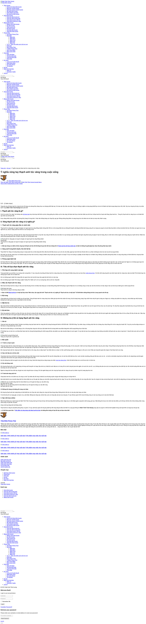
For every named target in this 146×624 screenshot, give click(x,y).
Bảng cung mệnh (11, 51)
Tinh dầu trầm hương (12, 30)
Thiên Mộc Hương (5, 484)
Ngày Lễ (9, 70)
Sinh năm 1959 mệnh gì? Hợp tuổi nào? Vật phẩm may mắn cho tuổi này (23, 453)
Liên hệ (5, 73)
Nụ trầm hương (11, 25)
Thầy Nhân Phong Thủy (15, 180)
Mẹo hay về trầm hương (13, 8)
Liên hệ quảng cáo (5, 467)
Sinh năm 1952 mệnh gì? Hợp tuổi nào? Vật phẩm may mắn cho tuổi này (23, 442)
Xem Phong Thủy (11, 47)
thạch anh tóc (12, 292)
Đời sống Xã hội (11, 64)
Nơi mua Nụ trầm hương (13, 14)
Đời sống (6, 60)
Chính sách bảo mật (6, 459)
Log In (2, 621)
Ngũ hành (9, 35)
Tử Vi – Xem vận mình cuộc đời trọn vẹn (17, 44)
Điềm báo (9, 46)
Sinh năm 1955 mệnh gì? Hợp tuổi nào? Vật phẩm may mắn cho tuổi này (23, 447)
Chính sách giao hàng (6, 464)
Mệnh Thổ (12, 43)
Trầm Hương (7, 5)
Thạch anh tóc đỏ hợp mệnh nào (67, 246)
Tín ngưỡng (10, 66)
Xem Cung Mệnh (11, 50)
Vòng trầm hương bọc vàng (14, 21)
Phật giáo (6, 475)
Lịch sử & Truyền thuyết (13, 61)
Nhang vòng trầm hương (13, 24)
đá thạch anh (26, 214)
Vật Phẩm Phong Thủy (13, 34)
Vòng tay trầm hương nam (13, 18)
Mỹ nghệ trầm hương (12, 11)
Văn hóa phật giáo (11, 56)
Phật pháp (9, 59)
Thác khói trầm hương (12, 31)
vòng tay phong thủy (61, 360)
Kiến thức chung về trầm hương (15, 9)
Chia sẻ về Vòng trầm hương (14, 7)
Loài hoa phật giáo (11, 57)
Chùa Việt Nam (10, 54)
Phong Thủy (7, 33)
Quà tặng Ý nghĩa (11, 72)
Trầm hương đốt (11, 27)
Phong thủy (7, 474)
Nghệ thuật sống (11, 63)
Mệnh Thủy (13, 40)
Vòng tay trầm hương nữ (13, 17)
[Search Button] (13, 76)
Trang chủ (3, 168)
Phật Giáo (6, 53)
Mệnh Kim (12, 37)
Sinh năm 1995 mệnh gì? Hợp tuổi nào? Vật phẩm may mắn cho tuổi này (23, 436)
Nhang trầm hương (8, 22)
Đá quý (5, 67)
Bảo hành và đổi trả (6, 461)
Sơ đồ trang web (5, 465)
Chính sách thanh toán (6, 462)
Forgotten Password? (6, 607)
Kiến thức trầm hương (9, 473)
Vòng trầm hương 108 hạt (13, 20)
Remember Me (6, 601)
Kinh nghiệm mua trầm (12, 12)
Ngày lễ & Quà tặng (9, 69)
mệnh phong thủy (90, 273)
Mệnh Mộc (12, 38)
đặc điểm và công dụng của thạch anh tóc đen (27, 410)
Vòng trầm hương (8, 15)
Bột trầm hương (11, 28)
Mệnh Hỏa (12, 41)
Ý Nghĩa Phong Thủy (12, 48)
